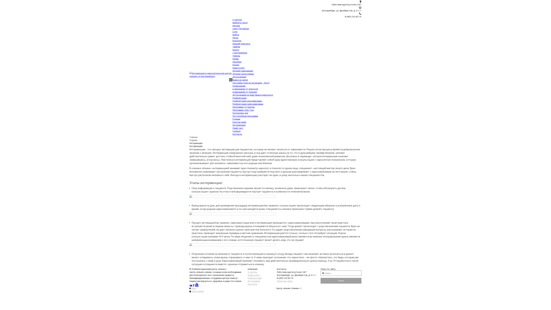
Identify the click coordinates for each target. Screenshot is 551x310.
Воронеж (236, 40)
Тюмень (236, 55)
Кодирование (239, 86)
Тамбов (236, 46)
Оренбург (237, 61)
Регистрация (198, 291)
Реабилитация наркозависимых (247, 104)
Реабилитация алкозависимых (247, 101)
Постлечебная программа (245, 116)
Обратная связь (285, 281)
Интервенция (239, 125)
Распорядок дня (240, 113)
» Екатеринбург (239, 52)
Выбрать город (240, 22)
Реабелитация (255, 278)
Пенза (235, 37)
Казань (235, 64)
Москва (236, 25)
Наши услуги (238, 67)
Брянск (235, 34)
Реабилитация (239, 98)
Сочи (234, 31)
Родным (236, 119)
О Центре (237, 19)
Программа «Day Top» (243, 110)
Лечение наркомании (242, 70)
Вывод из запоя (240, 80)
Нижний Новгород (241, 43)
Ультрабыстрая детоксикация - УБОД (250, 83)
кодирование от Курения (244, 92)
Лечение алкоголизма (243, 73)
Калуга (235, 49)
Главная (193, 137)
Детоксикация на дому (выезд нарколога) (252, 95)
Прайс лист (237, 128)
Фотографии (254, 281)
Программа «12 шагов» (243, 107)
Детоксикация (239, 76)
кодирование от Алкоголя (245, 89)
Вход (193, 288)
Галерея (236, 131)
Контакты (237, 134)
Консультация (239, 122)
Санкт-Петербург (240, 28)
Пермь (235, 58)
